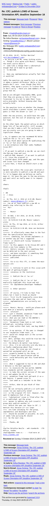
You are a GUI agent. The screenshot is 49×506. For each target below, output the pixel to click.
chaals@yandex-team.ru (19, 33)
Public (27, 4)
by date (35, 488)
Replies (37, 27)
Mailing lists (17, 4)
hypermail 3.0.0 (33, 497)
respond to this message (25, 483)
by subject (14, 491)
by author (23, 491)
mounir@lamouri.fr (11, 43)
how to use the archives (18, 493)
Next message (26, 24)
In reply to (16, 27)
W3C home (6, 4)
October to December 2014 (29, 6)
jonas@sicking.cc (18, 41)
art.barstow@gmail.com (29, 38)
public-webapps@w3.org (29, 46)
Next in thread (27, 27)
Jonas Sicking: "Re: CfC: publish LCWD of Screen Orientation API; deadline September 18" (23, 450)
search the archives (37, 493)
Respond (33, 19)
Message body (22, 19)
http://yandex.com (11, 435)
